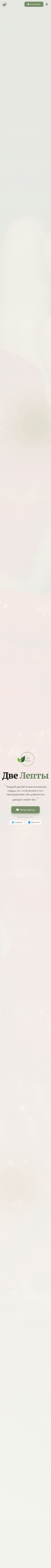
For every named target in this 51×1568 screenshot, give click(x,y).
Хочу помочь (35, 4)
